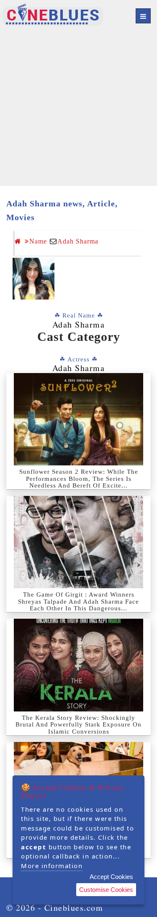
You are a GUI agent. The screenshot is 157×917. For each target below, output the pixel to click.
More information (51, 865)
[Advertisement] (78, 107)
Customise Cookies (106, 889)
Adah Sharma (77, 241)
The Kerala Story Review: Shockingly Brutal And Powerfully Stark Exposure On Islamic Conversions (78, 724)
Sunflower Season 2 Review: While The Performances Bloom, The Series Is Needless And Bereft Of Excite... (78, 478)
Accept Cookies (111, 876)
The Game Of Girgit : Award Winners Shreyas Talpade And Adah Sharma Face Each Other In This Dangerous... (78, 601)
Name (38, 241)
